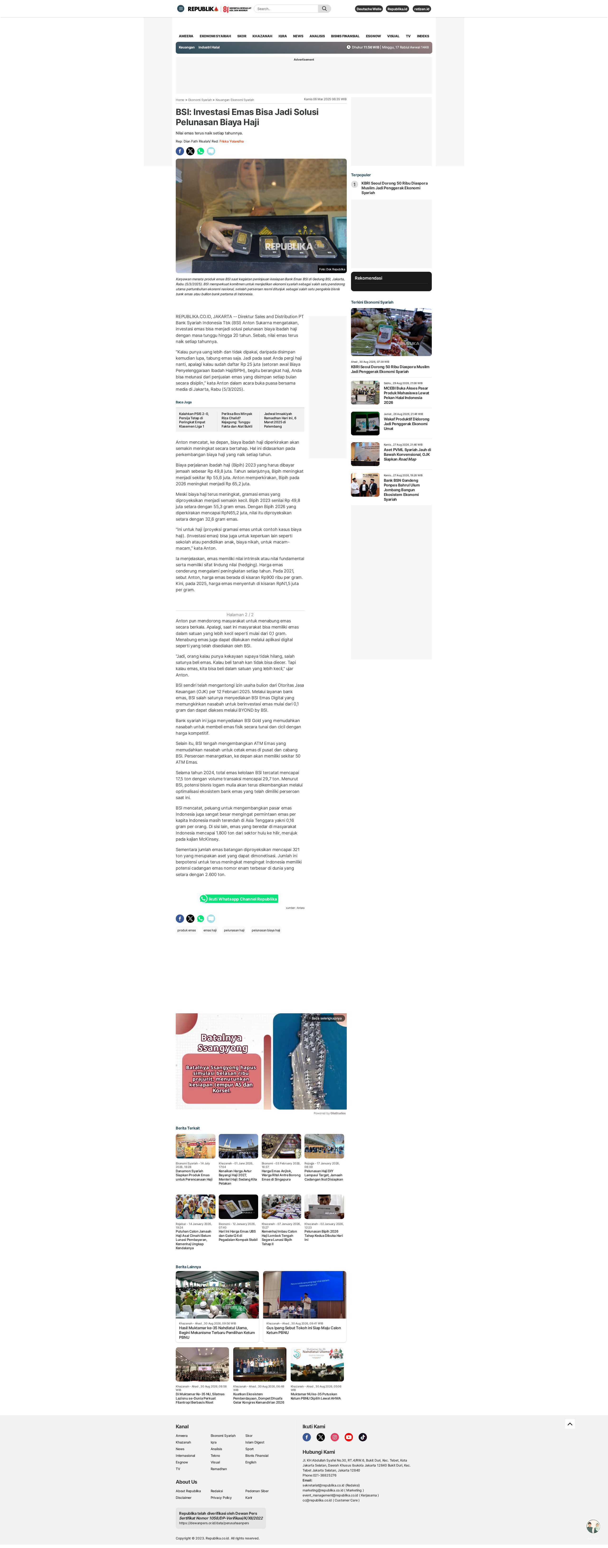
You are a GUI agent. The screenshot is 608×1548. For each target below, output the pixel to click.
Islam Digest (254, 1442)
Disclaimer (183, 1498)
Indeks (423, 36)
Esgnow (182, 1462)
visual (393, 36)
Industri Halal (209, 47)
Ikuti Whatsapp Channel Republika (243, 899)
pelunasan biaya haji (266, 930)
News (180, 1449)
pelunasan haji (234, 930)
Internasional (185, 1455)
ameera (186, 36)
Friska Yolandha (231, 141)
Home (180, 100)
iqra (283, 36)
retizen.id (421, 9)
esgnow (373, 36)
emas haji (210, 930)
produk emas (186, 930)
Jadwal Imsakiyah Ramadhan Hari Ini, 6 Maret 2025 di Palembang (280, 420)
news (298, 36)
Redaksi (217, 1491)
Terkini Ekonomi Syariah (372, 302)
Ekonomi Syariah (215, 36)
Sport (249, 1449)
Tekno (215, 1455)
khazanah (262, 36)
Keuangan (187, 47)
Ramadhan (219, 1469)
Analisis (216, 1449)
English (250, 1462)
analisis (317, 36)
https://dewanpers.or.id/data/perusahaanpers (214, 1523)
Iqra (214, 1442)
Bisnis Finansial (345, 36)
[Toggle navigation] (181, 8)
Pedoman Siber (256, 1491)
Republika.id (397, 9)
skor (241, 36)
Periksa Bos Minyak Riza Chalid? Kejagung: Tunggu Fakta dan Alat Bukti (237, 420)
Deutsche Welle (369, 9)
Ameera (182, 1436)
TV (408, 36)
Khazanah (183, 1442)
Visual (215, 1462)
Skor (248, 1436)
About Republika (188, 1491)
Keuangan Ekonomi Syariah (235, 100)
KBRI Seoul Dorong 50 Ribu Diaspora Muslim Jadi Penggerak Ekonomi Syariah (394, 188)
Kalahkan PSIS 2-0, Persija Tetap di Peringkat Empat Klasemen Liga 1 (194, 420)
